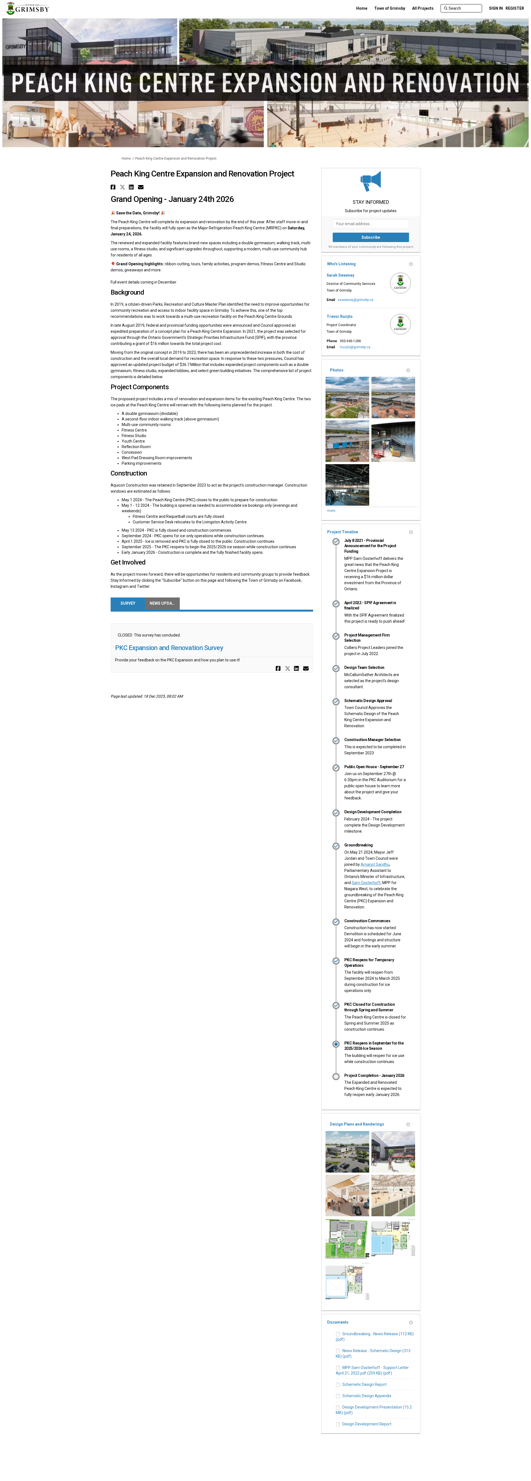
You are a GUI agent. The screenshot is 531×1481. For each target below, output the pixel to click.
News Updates (164, 603)
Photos (336, 370)
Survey (128, 603)
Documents (337, 1322)
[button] (114, 187)
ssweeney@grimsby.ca (355, 300)
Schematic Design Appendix (366, 1396)
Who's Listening (341, 264)
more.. (332, 511)
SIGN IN (496, 8)
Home (126, 158)
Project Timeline (342, 532)
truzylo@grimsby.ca (355, 347)
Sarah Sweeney (340, 275)
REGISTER (515, 8)
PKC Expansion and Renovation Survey (169, 648)
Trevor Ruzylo (340, 316)
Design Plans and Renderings (357, 1124)
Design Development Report (366, 1424)
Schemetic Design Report (364, 1384)
